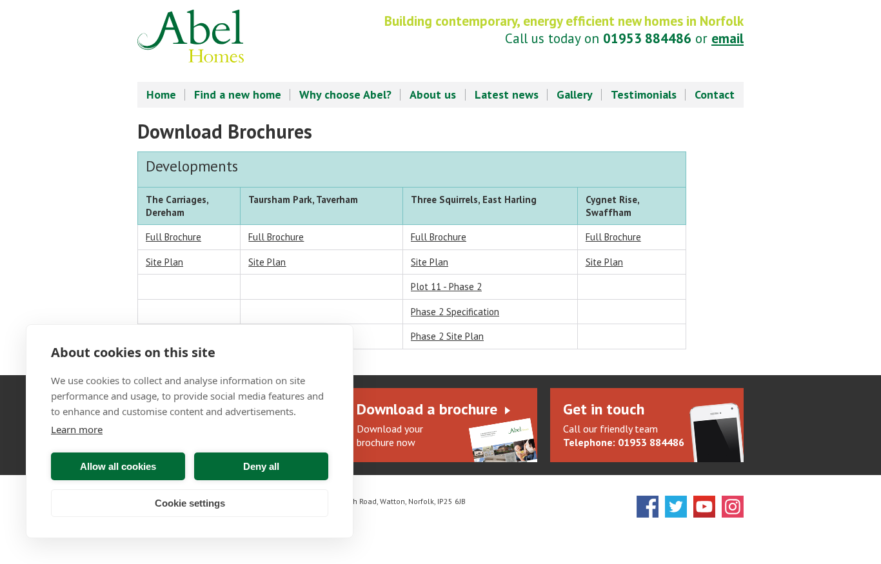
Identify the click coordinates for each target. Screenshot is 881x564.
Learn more (77, 429)
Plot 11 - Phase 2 (446, 286)
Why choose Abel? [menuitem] (345, 94)
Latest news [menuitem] (507, 94)
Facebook (647, 507)
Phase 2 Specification (455, 312)
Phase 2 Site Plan (447, 336)
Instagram (733, 507)
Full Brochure (173, 237)
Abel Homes (190, 36)
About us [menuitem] (433, 94)
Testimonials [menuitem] (644, 94)
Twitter (676, 507)
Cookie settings (190, 503)
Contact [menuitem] (715, 94)
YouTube (704, 507)
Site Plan (429, 262)
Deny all (261, 466)
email (727, 38)
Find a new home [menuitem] (237, 94)
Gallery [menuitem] (575, 94)
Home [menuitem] (161, 94)
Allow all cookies (118, 466)
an (164, 262)
